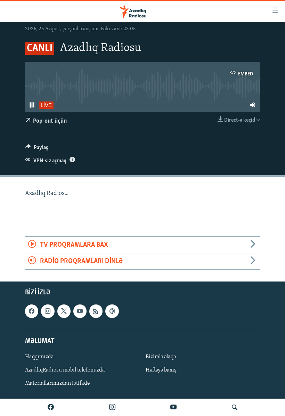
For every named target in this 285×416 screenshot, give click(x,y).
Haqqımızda (39, 357)
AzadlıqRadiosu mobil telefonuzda (65, 370)
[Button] (36, 149)
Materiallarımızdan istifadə (57, 383)
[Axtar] (234, 407)
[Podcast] (112, 311)
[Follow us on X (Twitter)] (64, 311)
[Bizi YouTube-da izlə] (173, 407)
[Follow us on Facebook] (31, 311)
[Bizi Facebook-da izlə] (51, 407)
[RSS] (96, 311)
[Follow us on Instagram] (47, 311)
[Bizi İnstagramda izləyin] (112, 407)
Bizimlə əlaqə (161, 357)
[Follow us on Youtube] (80, 311)
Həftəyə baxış (161, 370)
